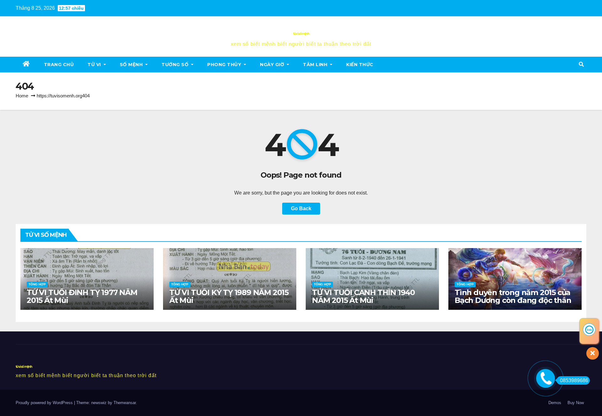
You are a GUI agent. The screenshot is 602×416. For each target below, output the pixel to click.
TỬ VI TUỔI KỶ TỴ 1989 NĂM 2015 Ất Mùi (228, 296)
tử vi (94, 64)
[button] (581, 64)
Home (22, 95)
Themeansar (125, 402)
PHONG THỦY (225, 64)
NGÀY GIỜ (273, 64)
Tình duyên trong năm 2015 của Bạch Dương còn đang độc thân (513, 296)
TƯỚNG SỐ (175, 64)
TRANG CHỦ (59, 64)
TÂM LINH (316, 64)
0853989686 (574, 380)
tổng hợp (37, 284)
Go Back (301, 208)
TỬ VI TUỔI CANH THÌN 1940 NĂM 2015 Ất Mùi (363, 296)
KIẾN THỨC (359, 64)
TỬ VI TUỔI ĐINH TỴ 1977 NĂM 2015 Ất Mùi (82, 296)
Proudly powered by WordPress (45, 402)
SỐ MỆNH (132, 64)
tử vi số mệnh (301, 34)
